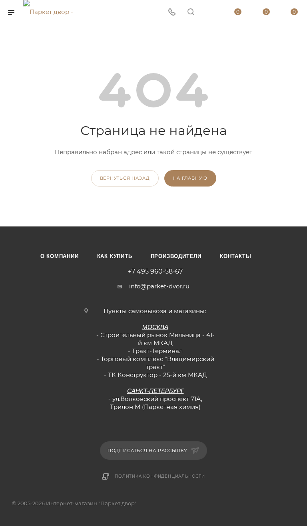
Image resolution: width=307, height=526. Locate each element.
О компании (59, 256)
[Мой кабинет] (209, 12)
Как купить (114, 256)
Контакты (235, 256)
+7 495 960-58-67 (155, 271)
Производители (176, 256)
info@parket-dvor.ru (159, 286)
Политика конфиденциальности (160, 476)
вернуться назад (125, 178)
